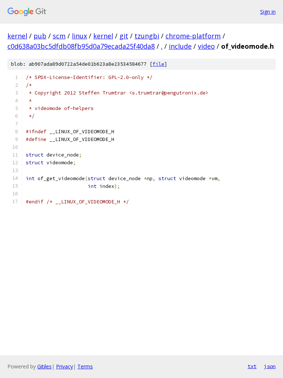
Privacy (64, 366)
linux (79, 35)
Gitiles (44, 366)
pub (40, 35)
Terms (85, 366)
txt (252, 366)
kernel (17, 35)
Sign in (268, 11)
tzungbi (146, 35)
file (158, 64)
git (123, 35)
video (206, 46)
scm (59, 35)
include (180, 46)
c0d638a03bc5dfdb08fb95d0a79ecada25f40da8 (81, 46)
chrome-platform (193, 35)
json (270, 366)
